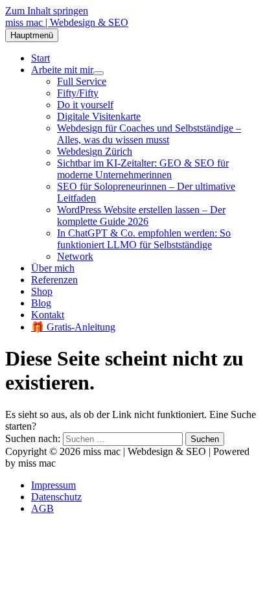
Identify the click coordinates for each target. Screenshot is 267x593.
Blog (41, 302)
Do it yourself (85, 104)
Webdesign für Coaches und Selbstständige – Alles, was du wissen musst (149, 133)
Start (40, 58)
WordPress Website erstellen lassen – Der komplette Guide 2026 (141, 215)
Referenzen (54, 279)
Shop (41, 291)
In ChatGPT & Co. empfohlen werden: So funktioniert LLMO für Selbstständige (144, 238)
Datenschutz (56, 496)
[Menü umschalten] (98, 73)
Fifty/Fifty (78, 93)
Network (75, 256)
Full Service (81, 81)
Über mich (53, 267)
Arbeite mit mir (62, 69)
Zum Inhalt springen (46, 10)
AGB (42, 508)
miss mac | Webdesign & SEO (66, 22)
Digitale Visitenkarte (99, 116)
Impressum (53, 485)
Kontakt (47, 314)
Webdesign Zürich (94, 151)
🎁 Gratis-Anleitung (73, 326)
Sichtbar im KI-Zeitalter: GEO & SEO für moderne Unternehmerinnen (143, 168)
